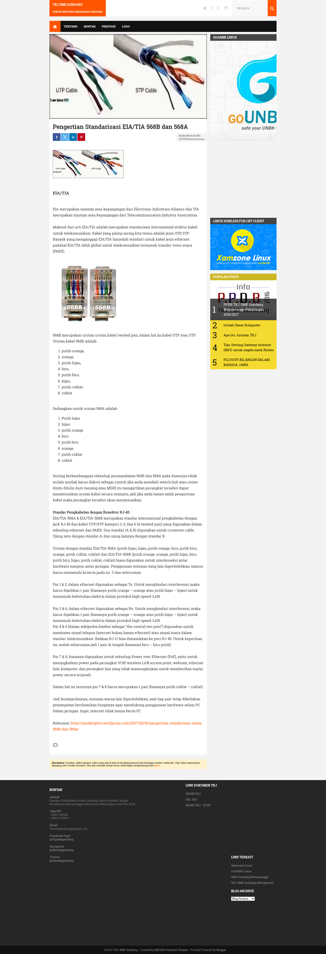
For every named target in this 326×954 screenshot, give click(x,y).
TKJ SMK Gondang (67, 5)
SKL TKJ (191, 799)
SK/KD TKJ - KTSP (198, 805)
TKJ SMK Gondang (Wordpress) (252, 883)
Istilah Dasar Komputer (242, 325)
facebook (212, 8)
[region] (243, 179)
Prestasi (109, 26)
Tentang (71, 26)
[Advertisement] (208, 874)
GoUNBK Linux (241, 871)
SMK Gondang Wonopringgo (250, 877)
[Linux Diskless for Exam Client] (243, 269)
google (218, 8)
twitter (205, 8)
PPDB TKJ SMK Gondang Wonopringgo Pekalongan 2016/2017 (244, 309)
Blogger (221, 950)
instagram (226, 8)
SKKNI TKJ (193, 794)
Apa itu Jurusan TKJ (240, 335)
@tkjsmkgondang (61, 839)
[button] (57, 137)
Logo (126, 26)
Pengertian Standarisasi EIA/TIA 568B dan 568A (120, 126)
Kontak (90, 26)
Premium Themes (177, 950)
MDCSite (159, 950)
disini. (157, 765)
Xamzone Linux (241, 865)
